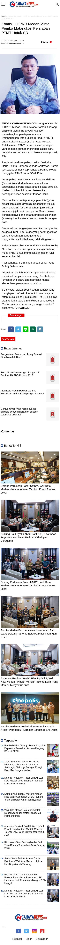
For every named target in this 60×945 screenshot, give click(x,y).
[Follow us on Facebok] (18, 931)
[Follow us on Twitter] (26, 931)
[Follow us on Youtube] (42, 931)
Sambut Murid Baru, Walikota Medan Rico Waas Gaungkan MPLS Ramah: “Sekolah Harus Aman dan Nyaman (23, 797)
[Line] (25, 329)
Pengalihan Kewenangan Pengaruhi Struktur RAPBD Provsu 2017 (20, 374)
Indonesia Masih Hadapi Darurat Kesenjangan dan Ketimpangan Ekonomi (22, 392)
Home (3, 16)
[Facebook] (11, 329)
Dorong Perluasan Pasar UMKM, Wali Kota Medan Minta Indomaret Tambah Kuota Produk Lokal (28, 489)
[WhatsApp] (33, 329)
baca (45, 42)
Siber (29, 938)
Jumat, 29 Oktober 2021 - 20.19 (12, 43)
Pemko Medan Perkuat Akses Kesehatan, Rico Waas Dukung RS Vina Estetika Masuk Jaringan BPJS (29, 634)
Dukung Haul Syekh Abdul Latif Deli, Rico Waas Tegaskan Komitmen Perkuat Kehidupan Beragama (28, 537)
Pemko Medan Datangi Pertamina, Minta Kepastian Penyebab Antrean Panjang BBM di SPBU (25, 748)
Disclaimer (42, 938)
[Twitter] (18, 329)
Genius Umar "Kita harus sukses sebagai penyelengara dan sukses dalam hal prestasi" (19, 411)
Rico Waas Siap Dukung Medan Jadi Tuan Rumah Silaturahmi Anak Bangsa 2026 (24, 845)
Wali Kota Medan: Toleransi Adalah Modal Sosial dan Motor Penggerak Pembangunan (22, 813)
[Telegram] (40, 329)
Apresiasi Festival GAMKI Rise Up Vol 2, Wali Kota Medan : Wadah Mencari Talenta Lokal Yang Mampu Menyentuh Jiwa (29, 682)
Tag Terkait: (8, 339)
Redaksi (17, 938)
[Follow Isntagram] (34, 931)
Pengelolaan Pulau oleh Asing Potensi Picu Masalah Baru (21, 356)
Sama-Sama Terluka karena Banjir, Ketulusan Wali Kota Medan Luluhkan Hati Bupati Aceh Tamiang (23, 861)
